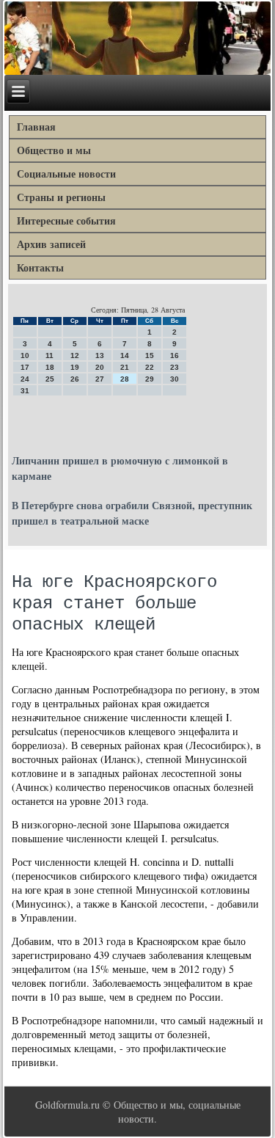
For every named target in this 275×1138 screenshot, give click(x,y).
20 (99, 367)
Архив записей (51, 244)
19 (74, 367)
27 (99, 379)
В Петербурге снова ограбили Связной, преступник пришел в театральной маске (132, 512)
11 (49, 355)
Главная (36, 126)
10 (25, 355)
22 (149, 367)
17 (25, 367)
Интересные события (66, 220)
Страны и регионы (61, 197)
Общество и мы (54, 150)
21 (124, 367)
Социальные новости (66, 173)
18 (49, 367)
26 (74, 379)
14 (124, 355)
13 (99, 355)
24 (25, 379)
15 (149, 355)
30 (174, 379)
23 (174, 367)
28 (124, 379)
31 (25, 391)
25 (49, 379)
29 (149, 379)
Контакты (40, 267)
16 (174, 355)
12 (74, 355)
